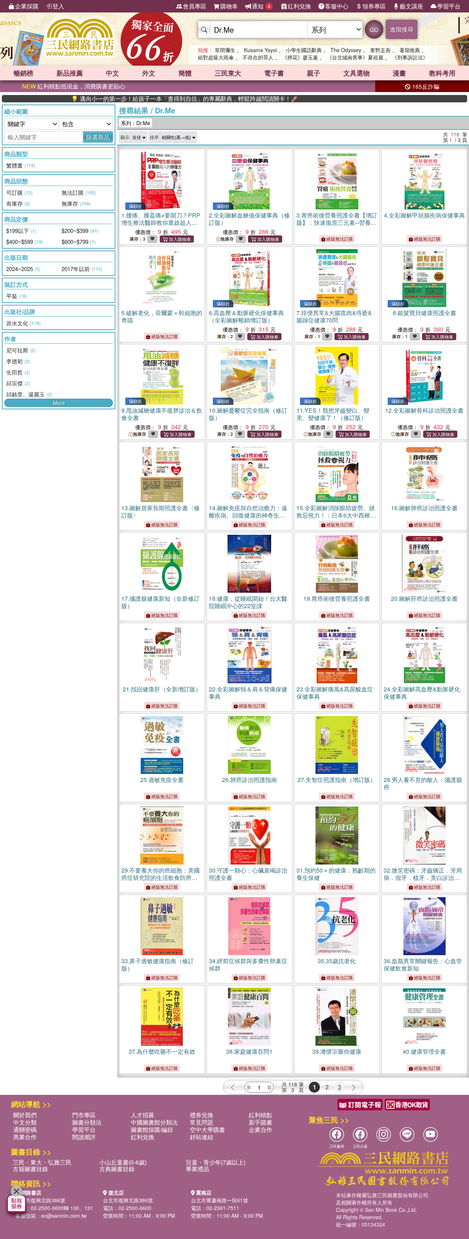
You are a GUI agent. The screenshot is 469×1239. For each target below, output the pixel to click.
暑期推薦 (409, 50)
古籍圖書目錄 (30, 1169)
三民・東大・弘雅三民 (42, 1162)
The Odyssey (345, 50)
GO (374, 29)
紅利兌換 (299, 6)
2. (249, 219)
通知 (261, 6)
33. (157, 964)
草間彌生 (225, 50)
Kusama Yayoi (260, 50)
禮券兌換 (201, 1115)
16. (424, 508)
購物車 (229, 6)
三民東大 (228, 73)
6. (246, 316)
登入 (58, 6)
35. (337, 961)
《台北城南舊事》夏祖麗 (355, 57)
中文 (112, 73)
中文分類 (25, 1122)
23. (334, 693)
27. (337, 779)
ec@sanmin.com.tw (63, 1215)
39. (336, 1051)
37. (162, 1051)
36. (423, 964)
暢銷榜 (23, 73)
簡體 (185, 73)
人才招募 (142, 1115)
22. (248, 693)
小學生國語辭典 (304, 50)
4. (424, 215)
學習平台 (449, 6)
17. (160, 602)
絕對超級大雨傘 (216, 57)
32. (423, 877)
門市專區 (84, 1115)
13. (160, 511)
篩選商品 (98, 137)
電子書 (274, 73)
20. (424, 598)
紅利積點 (260, 1115)
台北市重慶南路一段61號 (219, 1200)
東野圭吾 (380, 50)
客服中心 (336, 6)
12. (424, 410)
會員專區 (194, 6)
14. (248, 515)
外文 (148, 73)
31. (336, 874)
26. (249, 779)
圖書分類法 (86, 1122)
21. (162, 689)
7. (334, 316)
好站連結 (201, 1137)
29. (160, 877)
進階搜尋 (401, 29)
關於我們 (25, 1115)
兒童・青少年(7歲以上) (215, 1162)
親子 (313, 73)
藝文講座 (411, 6)
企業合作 (260, 1129)
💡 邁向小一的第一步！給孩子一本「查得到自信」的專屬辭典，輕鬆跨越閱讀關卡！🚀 (149, 98)
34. (248, 964)
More (59, 402)
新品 (69, 73)
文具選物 (356, 73)
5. (161, 316)
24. (422, 693)
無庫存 (227, 239)
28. (423, 783)
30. (248, 874)
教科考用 (442, 73)
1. (160, 222)
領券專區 (374, 6)
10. (248, 414)
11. (332, 414)
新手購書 (260, 1122)
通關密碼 (25, 1129)
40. (424, 1051)
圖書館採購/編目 (152, 1129)
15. (336, 519)
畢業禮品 (197, 1169)
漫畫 (399, 73)
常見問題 (201, 1122)
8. (424, 312)
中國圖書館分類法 (154, 1122)
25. (162, 779)
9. (161, 414)
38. (249, 1051)
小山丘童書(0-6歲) (123, 1162)
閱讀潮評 (84, 1137)
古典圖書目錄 (116, 1169)
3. (336, 222)
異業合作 (25, 1137)
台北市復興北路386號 (40, 1200)
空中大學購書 (207, 1129)
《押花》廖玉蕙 (300, 57)
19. (336, 598)
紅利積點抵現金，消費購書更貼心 (73, 86)
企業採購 (26, 6)
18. (248, 602)
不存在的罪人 (258, 57)
